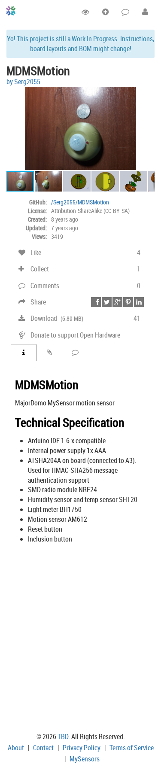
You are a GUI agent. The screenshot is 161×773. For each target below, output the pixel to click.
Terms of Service (131, 747)
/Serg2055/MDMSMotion (80, 202)
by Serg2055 (23, 81)
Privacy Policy (81, 747)
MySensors (85, 759)
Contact (43, 747)
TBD (63, 736)
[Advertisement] (80, 639)
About (16, 747)
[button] (147, 94)
